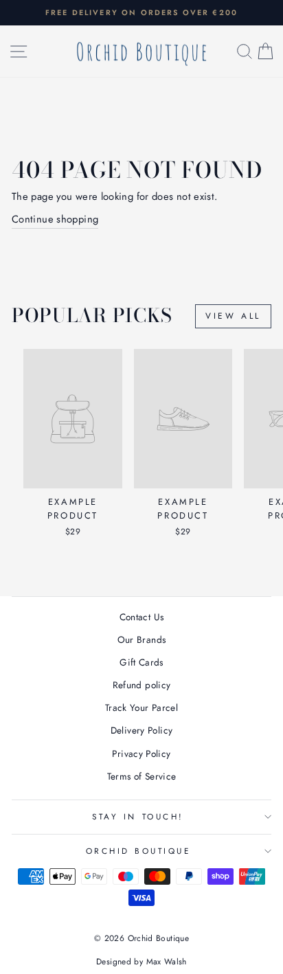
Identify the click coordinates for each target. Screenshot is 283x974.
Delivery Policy (142, 730)
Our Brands (141, 639)
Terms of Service (142, 776)
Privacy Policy (141, 753)
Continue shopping (55, 219)
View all (233, 316)
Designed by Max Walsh (141, 961)
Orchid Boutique (138, 851)
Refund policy (142, 685)
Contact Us (142, 617)
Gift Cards (141, 662)
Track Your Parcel (141, 707)
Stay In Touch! (137, 816)
